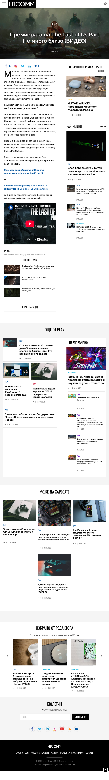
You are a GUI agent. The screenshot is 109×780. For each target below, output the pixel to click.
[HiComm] (22, 4)
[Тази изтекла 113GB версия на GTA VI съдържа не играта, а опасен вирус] (44, 372)
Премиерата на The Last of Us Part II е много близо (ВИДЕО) (54, 37)
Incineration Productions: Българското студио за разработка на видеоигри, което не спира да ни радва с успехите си (90, 422)
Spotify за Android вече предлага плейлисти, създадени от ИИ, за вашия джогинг (87, 534)
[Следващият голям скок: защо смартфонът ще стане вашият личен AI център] (64, 653)
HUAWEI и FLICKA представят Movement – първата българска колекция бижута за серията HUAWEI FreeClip (84, 110)
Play (54, 24)
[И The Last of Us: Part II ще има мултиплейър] (12, 281)
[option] (86, 192)
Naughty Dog (25, 255)
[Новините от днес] (105, 4)
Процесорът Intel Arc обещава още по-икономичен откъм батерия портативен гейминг (54, 537)
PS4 (32, 255)
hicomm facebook (32, 729)
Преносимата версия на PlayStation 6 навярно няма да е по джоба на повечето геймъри (16, 393)
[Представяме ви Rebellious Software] (72, 396)
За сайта (19, 752)
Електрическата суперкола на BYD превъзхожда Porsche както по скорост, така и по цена (90, 191)
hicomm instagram (54, 729)
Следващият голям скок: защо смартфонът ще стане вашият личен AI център (54, 678)
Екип (27, 752)
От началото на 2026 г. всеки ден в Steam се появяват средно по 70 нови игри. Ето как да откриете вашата (36, 349)
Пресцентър (65, 752)
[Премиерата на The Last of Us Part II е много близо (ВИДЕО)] (16, 66)
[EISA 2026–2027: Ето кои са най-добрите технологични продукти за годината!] (71, 228)
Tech (69, 164)
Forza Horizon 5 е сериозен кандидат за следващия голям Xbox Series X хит (89, 462)
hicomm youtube (62, 729)
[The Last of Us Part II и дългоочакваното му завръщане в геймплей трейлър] (12, 269)
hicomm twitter (40, 729)
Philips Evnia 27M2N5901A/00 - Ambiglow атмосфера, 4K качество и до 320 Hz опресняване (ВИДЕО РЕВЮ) (83, 680)
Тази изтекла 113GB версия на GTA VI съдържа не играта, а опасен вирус (44, 394)
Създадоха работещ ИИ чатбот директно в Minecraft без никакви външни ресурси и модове (29, 417)
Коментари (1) (30, 307)
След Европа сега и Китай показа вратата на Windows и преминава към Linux (86, 171)
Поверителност (77, 752)
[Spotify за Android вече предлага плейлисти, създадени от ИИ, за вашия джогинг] (89, 511)
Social (70, 99)
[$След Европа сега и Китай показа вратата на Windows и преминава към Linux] (86, 146)
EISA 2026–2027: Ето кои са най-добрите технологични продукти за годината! (90, 229)
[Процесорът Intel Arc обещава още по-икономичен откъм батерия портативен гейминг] (54, 513)
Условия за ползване (40, 752)
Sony (17, 255)
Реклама (54, 752)
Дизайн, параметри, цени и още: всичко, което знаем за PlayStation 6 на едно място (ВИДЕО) (53, 588)
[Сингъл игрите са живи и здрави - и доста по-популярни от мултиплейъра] (72, 437)
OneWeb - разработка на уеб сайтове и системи (54, 765)
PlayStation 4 (40, 255)
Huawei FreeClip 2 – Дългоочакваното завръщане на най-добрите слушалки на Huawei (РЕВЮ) (25, 678)
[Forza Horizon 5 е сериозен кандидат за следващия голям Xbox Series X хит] (72, 457)
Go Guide (89, 752)
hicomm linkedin (47, 729)
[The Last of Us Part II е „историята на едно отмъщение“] (12, 292)
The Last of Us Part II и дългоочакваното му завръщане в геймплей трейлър (38, 267)
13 (10, 66)
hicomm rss (69, 729)
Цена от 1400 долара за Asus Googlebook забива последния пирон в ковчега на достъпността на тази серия (90, 211)
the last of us (9, 255)
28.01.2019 (54, 51)
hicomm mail (77, 729)
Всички (101, 71)
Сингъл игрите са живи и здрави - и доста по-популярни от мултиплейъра (90, 441)
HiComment (80, 223)
